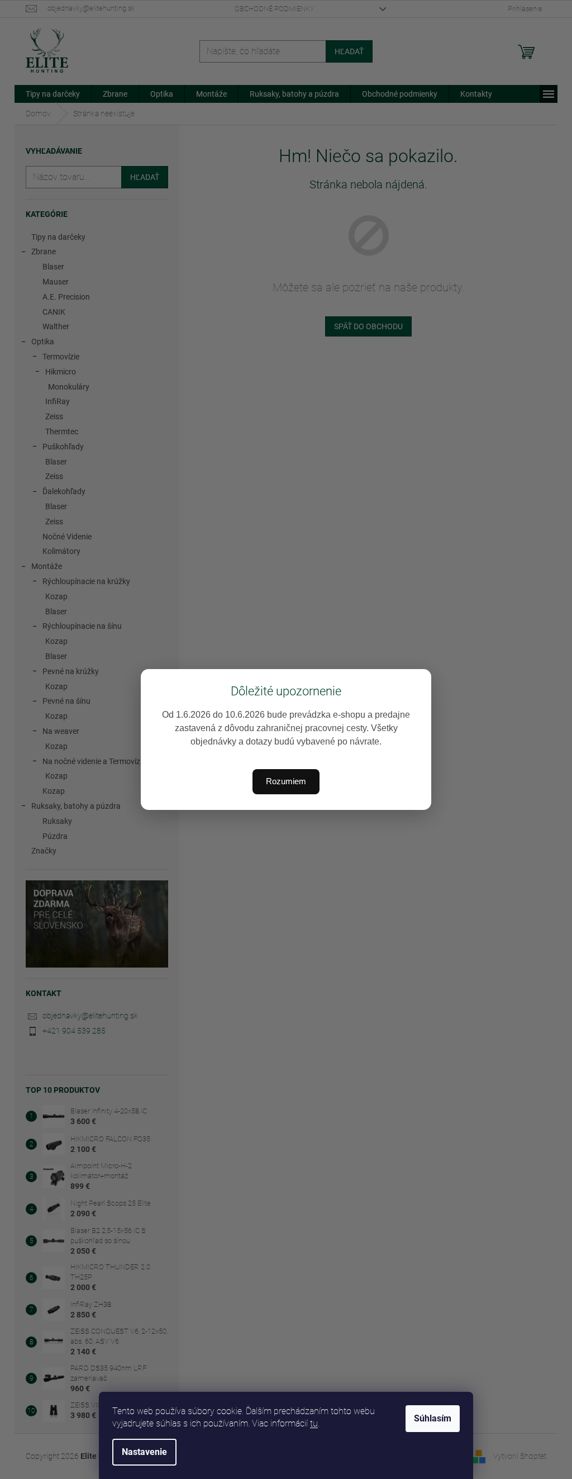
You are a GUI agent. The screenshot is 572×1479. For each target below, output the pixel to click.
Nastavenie (144, 1452)
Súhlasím (432, 1418)
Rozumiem (286, 781)
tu (314, 1423)
